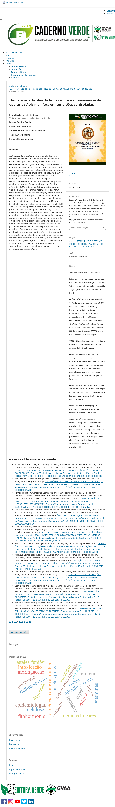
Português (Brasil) (17, 773)
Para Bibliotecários (17, 748)
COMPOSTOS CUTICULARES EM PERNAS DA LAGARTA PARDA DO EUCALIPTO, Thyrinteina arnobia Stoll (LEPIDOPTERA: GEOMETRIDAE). (59, 611)
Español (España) (17, 769)
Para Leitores (14, 740)
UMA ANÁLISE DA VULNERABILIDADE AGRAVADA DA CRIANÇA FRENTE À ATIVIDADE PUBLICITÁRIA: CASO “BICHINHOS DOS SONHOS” (59, 483)
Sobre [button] (8, 63)
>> (30, 621)
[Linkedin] (31, 803)
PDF (75, 173)
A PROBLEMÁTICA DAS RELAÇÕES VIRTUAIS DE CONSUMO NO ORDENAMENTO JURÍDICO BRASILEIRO (58, 576)
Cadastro (111, 10)
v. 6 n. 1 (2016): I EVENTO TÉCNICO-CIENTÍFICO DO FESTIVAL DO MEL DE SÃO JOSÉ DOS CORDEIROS (50, 89)
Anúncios (10, 60)
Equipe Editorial (18, 72)
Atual (8, 55)
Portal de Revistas (14, 52)
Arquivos (10, 58)
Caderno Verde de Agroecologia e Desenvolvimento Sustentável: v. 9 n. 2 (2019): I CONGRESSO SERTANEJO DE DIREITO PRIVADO (58, 487)
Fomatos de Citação (79, 227)
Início (11, 86)
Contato (15, 77)
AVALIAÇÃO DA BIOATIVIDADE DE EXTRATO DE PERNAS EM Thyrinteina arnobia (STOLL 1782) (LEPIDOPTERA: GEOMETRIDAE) (59, 562)
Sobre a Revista (18, 66)
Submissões (16, 69)
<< (10, 621)
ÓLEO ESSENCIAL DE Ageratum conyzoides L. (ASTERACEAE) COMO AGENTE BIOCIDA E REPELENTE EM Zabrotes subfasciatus (57, 517)
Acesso (110, 13)
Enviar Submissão (19, 632)
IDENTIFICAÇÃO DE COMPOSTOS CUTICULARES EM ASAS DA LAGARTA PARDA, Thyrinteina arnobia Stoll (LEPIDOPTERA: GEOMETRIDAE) (57, 501)
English (12, 765)
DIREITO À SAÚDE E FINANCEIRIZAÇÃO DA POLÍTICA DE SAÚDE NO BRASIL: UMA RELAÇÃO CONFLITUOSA (60, 545)
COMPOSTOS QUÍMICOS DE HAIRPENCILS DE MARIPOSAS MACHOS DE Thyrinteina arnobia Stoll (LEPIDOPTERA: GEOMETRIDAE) (59, 594)
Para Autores (14, 744)
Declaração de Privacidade (23, 75)
